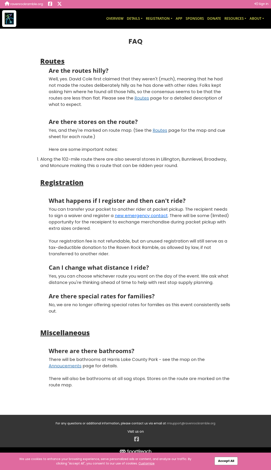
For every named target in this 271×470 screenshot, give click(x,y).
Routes (141, 98)
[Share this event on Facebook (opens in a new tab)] (50, 4)
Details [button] (133, 18)
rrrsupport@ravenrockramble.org (191, 423)
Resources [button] (234, 18)
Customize (146, 463)
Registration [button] (158, 18)
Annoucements (65, 366)
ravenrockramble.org (26, 4)
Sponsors (195, 18)
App (179, 18)
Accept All (226, 461)
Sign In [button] (263, 3)
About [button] (255, 18)
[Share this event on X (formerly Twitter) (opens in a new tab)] (59, 4)
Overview (114, 18)
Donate (214, 18)
